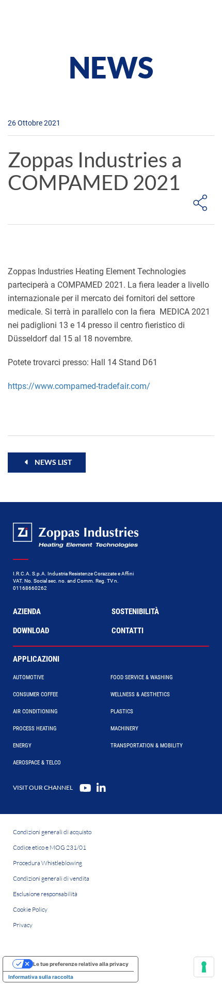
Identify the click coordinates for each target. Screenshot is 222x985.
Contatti (128, 630)
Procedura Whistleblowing (47, 863)
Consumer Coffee (35, 694)
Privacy (23, 925)
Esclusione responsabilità (45, 894)
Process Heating (35, 728)
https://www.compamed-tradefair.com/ (79, 386)
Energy (22, 745)
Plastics (121, 711)
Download (31, 630)
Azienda (27, 611)
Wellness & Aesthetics (140, 694)
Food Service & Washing (141, 677)
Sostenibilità (135, 611)
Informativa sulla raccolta (40, 977)
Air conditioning (35, 711)
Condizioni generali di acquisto (52, 832)
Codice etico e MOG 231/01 (49, 847)
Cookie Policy (30, 909)
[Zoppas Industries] (54, 21)
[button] (47, 462)
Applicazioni (36, 659)
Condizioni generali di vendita (51, 878)
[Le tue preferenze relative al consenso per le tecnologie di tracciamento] (204, 967)
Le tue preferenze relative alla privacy (81, 964)
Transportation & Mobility (146, 745)
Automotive (28, 677)
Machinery (124, 728)
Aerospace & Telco (37, 762)
